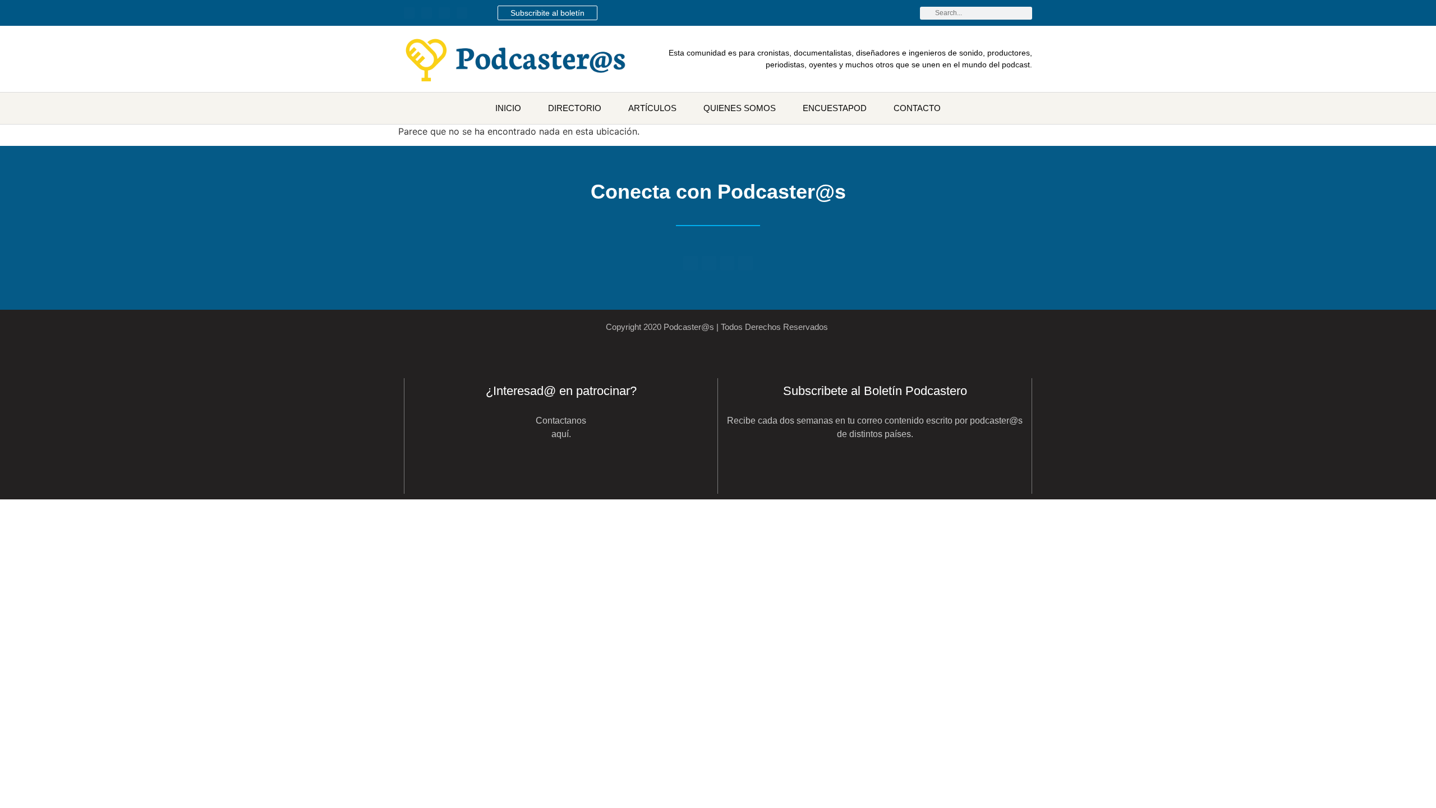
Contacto (917, 108)
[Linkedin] (444, 12)
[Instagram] (462, 12)
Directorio (574, 108)
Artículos (652, 108)
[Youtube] (426, 12)
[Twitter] (409, 12)
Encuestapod (835, 108)
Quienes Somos (739, 108)
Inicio (508, 108)
